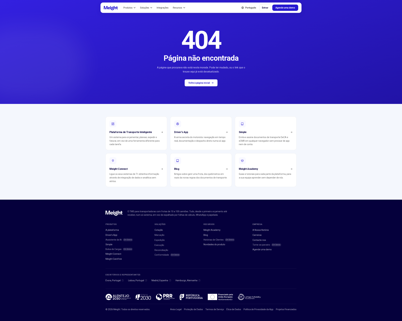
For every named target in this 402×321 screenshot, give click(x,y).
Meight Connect (113, 254)
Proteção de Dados (193, 309)
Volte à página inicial (199, 83)
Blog (206, 235)
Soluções (144, 7)
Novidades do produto (214, 244)
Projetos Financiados (286, 309)
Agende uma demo (285, 7)
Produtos (128, 7)
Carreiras (257, 235)
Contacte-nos (259, 240)
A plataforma (112, 230)
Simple (109, 244)
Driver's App (111, 235)
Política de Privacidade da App (258, 309)
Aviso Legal (176, 309)
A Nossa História (261, 230)
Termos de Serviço (214, 309)
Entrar (265, 7)
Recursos (177, 7)
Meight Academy (212, 230)
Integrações (162, 7)
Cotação (159, 230)
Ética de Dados (233, 309)
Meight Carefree (114, 259)
